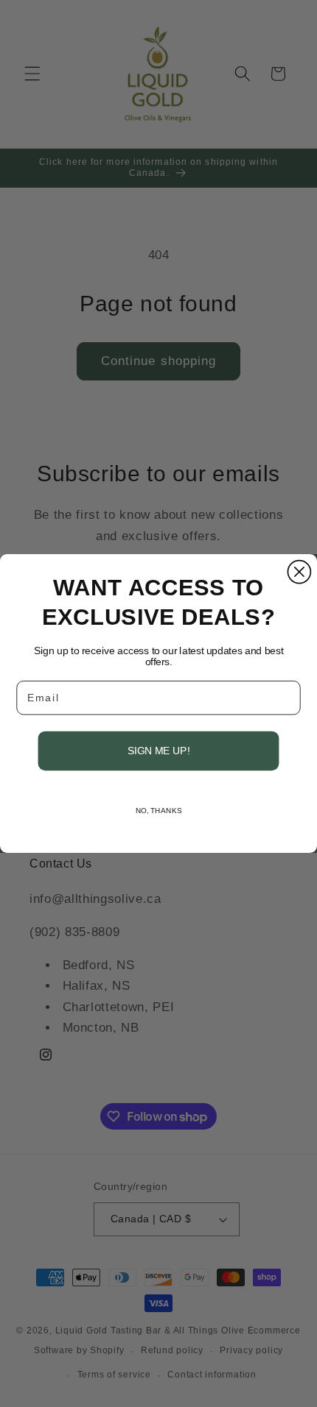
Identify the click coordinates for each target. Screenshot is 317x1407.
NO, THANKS (159, 810)
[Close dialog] (299, 572)
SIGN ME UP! (158, 750)
